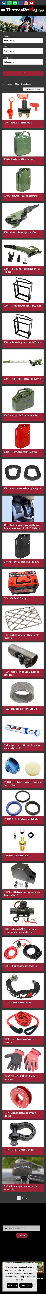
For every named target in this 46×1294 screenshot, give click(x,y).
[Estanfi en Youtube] (31, 3)
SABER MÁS (26, 1285)
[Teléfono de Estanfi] (4, 3)
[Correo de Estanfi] (15, 3)
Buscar (22, 1235)
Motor (5, 46)
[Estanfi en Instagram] (26, 3)
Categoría (7, 57)
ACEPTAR (12, 1285)
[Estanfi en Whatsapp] (9, 3)
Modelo (6, 36)
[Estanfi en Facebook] (20, 3)
